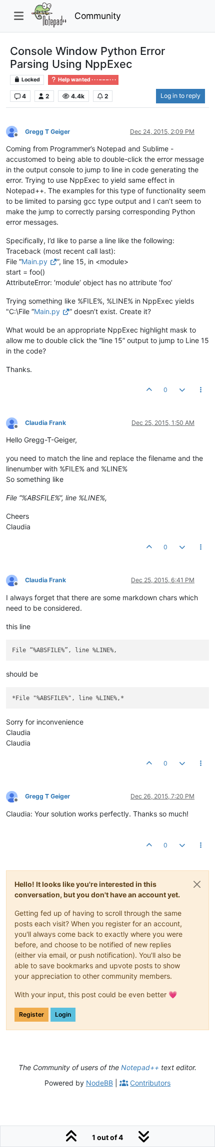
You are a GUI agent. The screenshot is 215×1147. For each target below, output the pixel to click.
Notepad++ (140, 1067)
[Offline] (15, 131)
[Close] (197, 884)
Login (63, 1014)
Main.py (35, 261)
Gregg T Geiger (47, 131)
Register (31, 1014)
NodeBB (99, 1083)
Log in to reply (180, 95)
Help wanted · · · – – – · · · (86, 79)
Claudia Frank (45, 422)
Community (97, 15)
